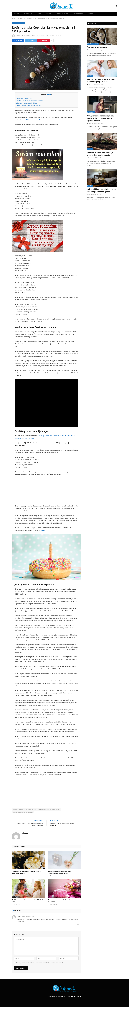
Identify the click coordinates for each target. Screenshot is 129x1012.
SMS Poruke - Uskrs (92, 43)
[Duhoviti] (43, 6)
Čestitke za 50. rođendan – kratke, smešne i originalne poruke (27, 872)
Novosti (16, 14)
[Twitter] (5, 103)
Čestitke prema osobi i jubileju (26, 103)
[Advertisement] (46, 490)
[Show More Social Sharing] (52, 40)
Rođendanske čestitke (24, 98)
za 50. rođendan (28, 438)
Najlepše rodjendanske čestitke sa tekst (49, 809)
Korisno (49, 14)
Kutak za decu (78, 14)
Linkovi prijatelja (74, 996)
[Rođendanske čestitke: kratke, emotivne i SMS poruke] (46, 67)
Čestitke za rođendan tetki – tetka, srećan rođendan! (62, 901)
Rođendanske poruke (18, 23)
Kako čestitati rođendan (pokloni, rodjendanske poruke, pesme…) (60, 872)
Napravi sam (90, 112)
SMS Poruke (28, 14)
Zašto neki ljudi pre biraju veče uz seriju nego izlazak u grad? (101, 190)
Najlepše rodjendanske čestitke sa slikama (24, 809)
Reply (78, 925)
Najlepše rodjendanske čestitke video (23, 812)
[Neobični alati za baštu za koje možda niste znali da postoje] (102, 141)
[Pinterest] (5, 112)
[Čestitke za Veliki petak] (102, 36)
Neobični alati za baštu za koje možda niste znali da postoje (100, 153)
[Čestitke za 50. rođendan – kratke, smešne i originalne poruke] (28, 860)
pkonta (18, 35)
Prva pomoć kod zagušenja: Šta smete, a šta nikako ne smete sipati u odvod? (100, 118)
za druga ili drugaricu (46, 436)
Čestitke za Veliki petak (97, 47)
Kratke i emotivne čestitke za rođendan (29, 101)
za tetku (67, 436)
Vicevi (39, 14)
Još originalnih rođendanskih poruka (28, 105)
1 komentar (51, 35)
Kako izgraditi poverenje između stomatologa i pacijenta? (101, 80)
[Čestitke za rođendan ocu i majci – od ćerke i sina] (28, 888)
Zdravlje (89, 75)
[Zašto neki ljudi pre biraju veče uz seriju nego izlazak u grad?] (102, 178)
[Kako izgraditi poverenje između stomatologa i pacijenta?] (102, 68)
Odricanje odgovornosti (57, 996)
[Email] (5, 116)
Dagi (88, 157)
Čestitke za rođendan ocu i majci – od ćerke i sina (27, 901)
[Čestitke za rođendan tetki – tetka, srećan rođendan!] (64, 888)
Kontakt (90, 14)
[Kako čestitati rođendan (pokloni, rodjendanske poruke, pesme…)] (64, 860)
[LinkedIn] (5, 107)
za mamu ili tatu (59, 436)
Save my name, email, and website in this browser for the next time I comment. (39, 963)
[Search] (116, 6)
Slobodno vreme (62, 14)
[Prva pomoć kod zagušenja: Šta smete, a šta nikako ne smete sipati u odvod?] (102, 104)
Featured (89, 149)
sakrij (49, 95)
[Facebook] (5, 98)
